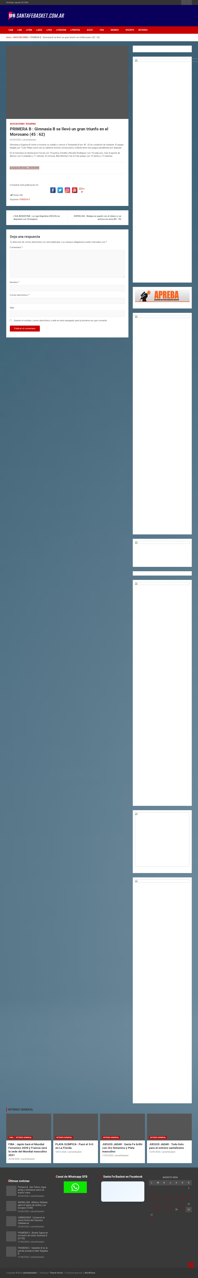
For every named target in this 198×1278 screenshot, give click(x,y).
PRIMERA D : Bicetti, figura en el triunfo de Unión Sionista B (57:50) (33, 1235)
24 (152, 1209)
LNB (19, 30)
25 (158, 1209)
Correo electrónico (19, 295)
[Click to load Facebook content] (122, 1191)
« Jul (151, 1220)
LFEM (29, 30)
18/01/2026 (60, 1152)
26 (164, 1209)
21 (176, 1204)
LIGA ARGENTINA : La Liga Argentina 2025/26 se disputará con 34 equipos (36, 217)
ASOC (90, 30)
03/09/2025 (15, 140)
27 (170, 1209)
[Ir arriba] (191, 1265)
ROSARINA (31, 124)
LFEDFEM (61, 30)
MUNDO (115, 30)
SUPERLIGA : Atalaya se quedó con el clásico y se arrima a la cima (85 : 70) (97, 217)
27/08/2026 (23, 1242)
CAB (10, 30)
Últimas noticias (19, 1181)
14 (176, 1198)
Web (12, 307)
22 (182, 1204)
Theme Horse (56, 1272)
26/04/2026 (13, 1159)
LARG (39, 30)
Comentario (16, 247)
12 (164, 1198)
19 (164, 1204)
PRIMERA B (24, 199)
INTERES (143, 30)
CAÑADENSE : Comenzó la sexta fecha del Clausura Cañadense (31, 1220)
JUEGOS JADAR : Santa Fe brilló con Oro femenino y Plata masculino (122, 1148)
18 (158, 1204)
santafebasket (29, 140)
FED (102, 30)
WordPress (90, 1272)
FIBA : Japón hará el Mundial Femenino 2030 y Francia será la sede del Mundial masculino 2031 (27, 1150)
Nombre (14, 282)
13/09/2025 (107, 1155)
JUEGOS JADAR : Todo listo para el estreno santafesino (166, 1146)
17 (152, 1204)
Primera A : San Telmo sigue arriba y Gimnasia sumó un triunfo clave (32, 1190)
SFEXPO (130, 30)
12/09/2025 (154, 1152)
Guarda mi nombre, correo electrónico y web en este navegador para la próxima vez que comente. (60, 320)
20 (170, 1204)
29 (182, 1209)
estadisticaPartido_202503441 (24, 168)
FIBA (11, 1137)
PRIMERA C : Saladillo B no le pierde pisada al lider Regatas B (33, 1251)
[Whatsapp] (75, 1187)
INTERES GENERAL (20, 1109)
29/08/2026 (23, 1196)
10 (152, 1198)
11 (158, 1198)
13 (170, 1198)
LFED (49, 30)
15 (182, 1198)
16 (189, 1198)
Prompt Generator (143, 51)
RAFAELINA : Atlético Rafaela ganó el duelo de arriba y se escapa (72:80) (32, 1205)
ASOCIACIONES (17, 124)
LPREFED (75, 30)
